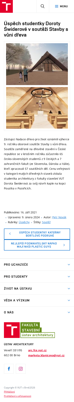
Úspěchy (24, 222)
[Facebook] (9, 369)
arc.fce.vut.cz (37, 350)
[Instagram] (21, 369)
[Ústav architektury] (6, 6)
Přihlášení (9, 391)
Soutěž (46, 222)
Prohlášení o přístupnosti (17, 395)
